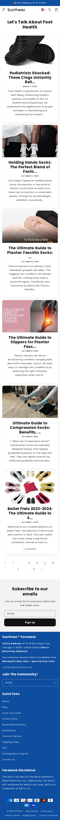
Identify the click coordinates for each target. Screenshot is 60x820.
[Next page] (42, 569)
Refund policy (32, 811)
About (5, 701)
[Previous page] (5, 563)
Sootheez (18, 811)
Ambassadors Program (15, 753)
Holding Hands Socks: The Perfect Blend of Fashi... (30, 167)
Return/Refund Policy (14, 724)
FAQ (4, 747)
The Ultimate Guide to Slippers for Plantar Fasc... (30, 342)
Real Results (9, 730)
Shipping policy (30, 815)
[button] (50, 10)
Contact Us (8, 759)
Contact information (48, 815)
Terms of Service (11, 736)
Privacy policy (47, 811)
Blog (4, 707)
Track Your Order (11, 713)
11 (34, 569)
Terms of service (12, 815)
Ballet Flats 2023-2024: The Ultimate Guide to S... (30, 513)
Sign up (30, 622)
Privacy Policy (9, 718)
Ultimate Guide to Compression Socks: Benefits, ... (30, 427)
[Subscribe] (54, 682)
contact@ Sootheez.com (17, 667)
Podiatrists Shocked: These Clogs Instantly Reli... (30, 77)
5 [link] (45, 562)
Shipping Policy (10, 742)
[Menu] (3, 10)
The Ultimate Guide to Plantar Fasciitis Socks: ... (30, 252)
